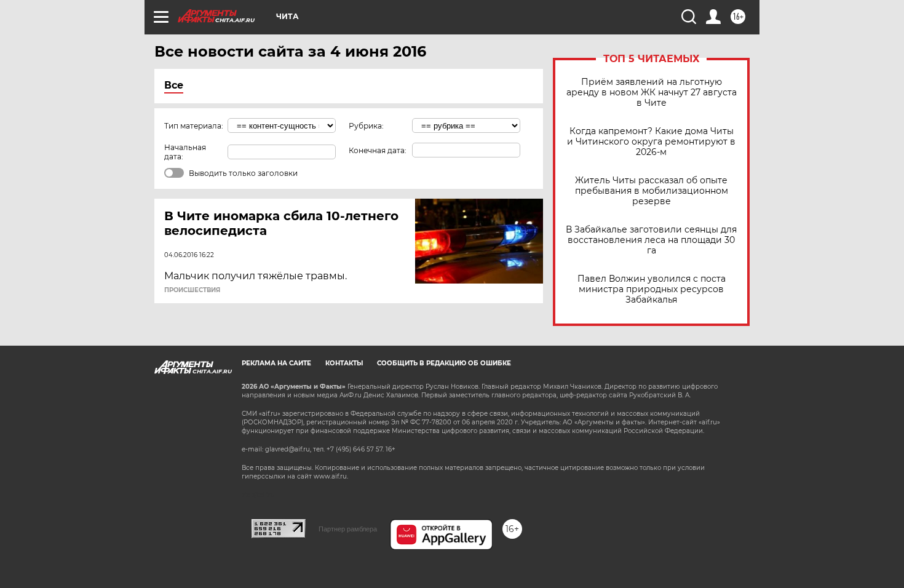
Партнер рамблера (348, 529)
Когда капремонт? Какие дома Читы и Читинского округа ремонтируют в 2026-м (651, 141)
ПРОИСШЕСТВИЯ (192, 290)
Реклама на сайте (276, 363)
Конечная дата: (377, 150)
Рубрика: (366, 125)
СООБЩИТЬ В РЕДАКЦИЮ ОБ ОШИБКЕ (444, 363)
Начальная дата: (185, 152)
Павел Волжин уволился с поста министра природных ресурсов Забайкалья (651, 289)
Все (173, 85)
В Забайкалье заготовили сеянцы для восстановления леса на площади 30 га (651, 240)
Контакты (344, 363)
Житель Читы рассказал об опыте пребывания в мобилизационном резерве (651, 191)
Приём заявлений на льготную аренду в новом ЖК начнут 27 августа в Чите (651, 92)
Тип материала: (193, 125)
